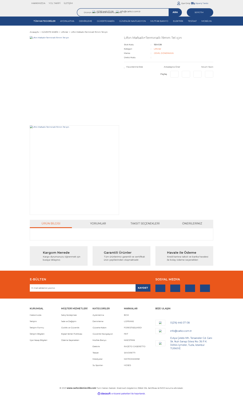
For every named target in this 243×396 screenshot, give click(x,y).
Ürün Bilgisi (50, 223)
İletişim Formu (37, 327)
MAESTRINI (129, 340)
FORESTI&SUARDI (133, 327)
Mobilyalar (98, 359)
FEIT (126, 334)
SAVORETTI (129, 352)
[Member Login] (178, 3)
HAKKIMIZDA (38, 3)
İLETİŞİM (68, 3)
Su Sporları (98, 365)
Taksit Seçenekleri (145, 223)
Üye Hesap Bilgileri (38, 340)
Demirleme (98, 321)
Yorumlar (98, 223)
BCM (126, 315)
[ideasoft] (104, 393)
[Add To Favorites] (133, 66)
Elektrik (96, 346)
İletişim (33, 321)
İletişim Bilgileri (37, 334)
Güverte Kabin (99, 327)
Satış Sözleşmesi (69, 315)
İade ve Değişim (68, 321)
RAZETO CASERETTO (134, 346)
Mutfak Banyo (99, 340)
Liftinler (157, 49)
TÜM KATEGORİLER (44, 21)
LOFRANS (129, 321)
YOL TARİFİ (55, 3)
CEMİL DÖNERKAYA (164, 53)
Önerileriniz (192, 223)
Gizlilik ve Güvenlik (70, 327)
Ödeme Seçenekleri (70, 340)
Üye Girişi (185, 3)
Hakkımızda (35, 315)
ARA (175, 12)
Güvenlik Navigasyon (103, 334)
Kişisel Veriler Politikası (71, 334)
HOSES (127, 365)
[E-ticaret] (121, 393)
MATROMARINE (132, 359)
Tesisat (96, 352)
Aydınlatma (98, 315)
